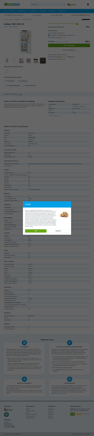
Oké (36, 231)
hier (41, 222)
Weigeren (58, 231)
